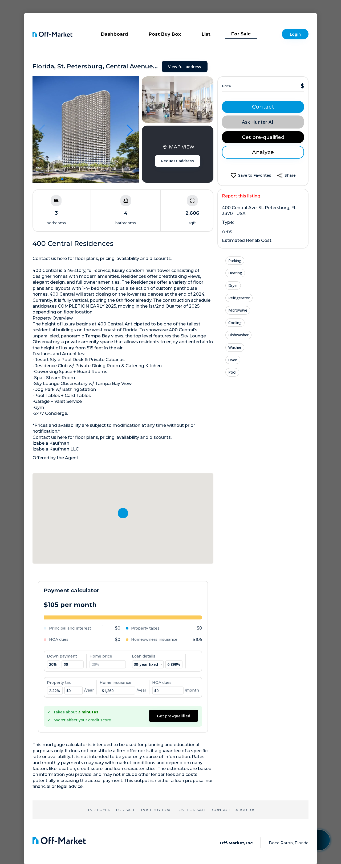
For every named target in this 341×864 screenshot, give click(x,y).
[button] (62, 179)
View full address (184, 66)
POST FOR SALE (191, 809)
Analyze (263, 152)
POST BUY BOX (155, 809)
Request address (177, 160)
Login (295, 34)
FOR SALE (126, 809)
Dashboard (114, 34)
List (206, 34)
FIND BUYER (98, 809)
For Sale (241, 33)
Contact (263, 107)
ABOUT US (245, 809)
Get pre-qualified (173, 715)
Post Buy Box (165, 34)
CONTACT (221, 809)
